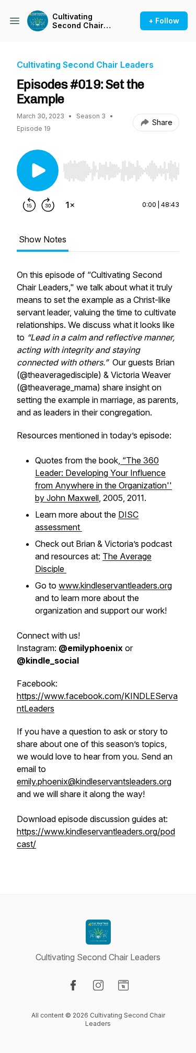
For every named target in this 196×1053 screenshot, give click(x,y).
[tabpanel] (98, 564)
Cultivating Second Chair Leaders (77, 21)
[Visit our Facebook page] (73, 985)
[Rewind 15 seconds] (29, 205)
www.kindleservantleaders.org (115, 585)
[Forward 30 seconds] (48, 205)
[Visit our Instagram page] (98, 985)
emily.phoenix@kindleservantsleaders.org (94, 781)
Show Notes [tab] (42, 239)
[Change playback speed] (70, 205)
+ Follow (163, 20)
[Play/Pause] (38, 170)
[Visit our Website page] (123, 985)
